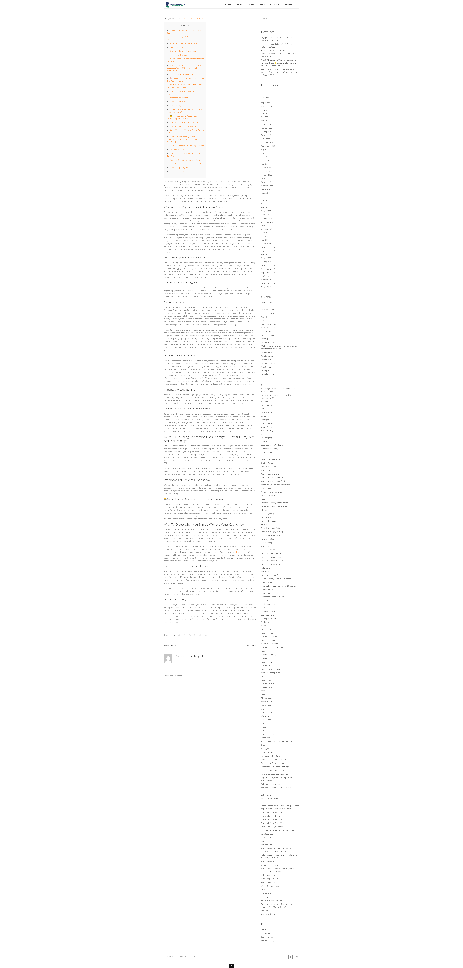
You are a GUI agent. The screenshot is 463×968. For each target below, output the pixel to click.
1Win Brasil (265, 317)
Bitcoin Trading (267, 430)
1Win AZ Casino (267, 309)
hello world (265, 568)
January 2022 (266, 218)
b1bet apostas (267, 409)
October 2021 (267, 229)
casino (263, 456)
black (263, 434)
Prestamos (265, 738)
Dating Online (266, 499)
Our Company (175, 105)
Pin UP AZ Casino (268, 712)
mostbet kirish (267, 662)
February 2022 (267, 214)
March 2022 (266, 211)
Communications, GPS (270, 474)
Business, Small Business (271, 452)
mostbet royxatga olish (270, 672)
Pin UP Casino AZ (268, 719)
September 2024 (268, 102)
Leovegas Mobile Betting (179, 55)
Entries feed (266, 933)
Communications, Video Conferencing (276, 481)
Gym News (265, 546)
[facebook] (290, 957)
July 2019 (265, 276)
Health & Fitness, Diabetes (272, 557)
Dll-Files (264, 510)
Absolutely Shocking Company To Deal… (186, 164)
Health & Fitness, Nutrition (272, 560)
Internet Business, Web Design (273, 597)
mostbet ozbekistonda (270, 669)
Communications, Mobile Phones (274, 477)
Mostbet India (266, 658)
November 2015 (268, 283)
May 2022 (265, 204)
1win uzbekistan (267, 335)
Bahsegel (265, 419)
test (262, 802)
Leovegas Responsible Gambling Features (187, 145)
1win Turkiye (266, 331)
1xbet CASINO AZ (268, 363)
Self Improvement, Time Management (276, 787)
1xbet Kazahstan (268, 374)
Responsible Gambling (179, 98)
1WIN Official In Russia (270, 328)
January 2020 (266, 261)
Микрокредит (267, 893)
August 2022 (266, 193)
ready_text (265, 748)
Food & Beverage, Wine (270, 535)
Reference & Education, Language (275, 766)
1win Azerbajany (268, 313)
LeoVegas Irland (267, 615)
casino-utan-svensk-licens (272, 459)
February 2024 (267, 128)
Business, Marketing (269, 448)
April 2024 (265, 120)
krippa (263, 607)
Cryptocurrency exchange (271, 492)
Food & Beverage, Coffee (271, 528)
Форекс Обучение (269, 914)
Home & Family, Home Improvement (276, 578)
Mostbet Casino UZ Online (272, 647)
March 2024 (266, 124)
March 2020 (266, 258)
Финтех (264, 910)
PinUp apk (265, 727)
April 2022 (265, 207)
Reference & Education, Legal (273, 770)
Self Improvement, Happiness (273, 784)
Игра (263, 889)
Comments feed (268, 937)
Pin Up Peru (266, 723)
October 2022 (267, 185)
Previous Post (170, 645)
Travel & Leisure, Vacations (272, 826)
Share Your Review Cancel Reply (183, 51)
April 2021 (265, 240)
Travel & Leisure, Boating (271, 816)
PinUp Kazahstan (268, 734)
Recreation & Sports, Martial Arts (274, 759)
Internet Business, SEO (270, 593)
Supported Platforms (178, 171)
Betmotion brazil (268, 423)
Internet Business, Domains (272, 589)
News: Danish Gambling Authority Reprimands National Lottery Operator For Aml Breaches (184, 139)
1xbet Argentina (267, 342)
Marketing (265, 622)
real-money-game (268, 752)
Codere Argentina (268, 466)
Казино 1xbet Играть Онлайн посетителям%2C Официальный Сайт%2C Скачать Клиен (279, 53)
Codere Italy (266, 470)
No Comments (202, 19)
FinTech (264, 524)
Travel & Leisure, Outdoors (272, 819)
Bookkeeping (266, 437)
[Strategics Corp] (175, 6)
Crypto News (266, 488)
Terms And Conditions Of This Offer (184, 122)
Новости (264, 897)
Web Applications (268, 882)
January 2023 (266, 175)
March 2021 (266, 243)
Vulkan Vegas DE (268, 861)
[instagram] (297, 957)
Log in (263, 929)
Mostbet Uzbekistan (269, 687)
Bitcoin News (266, 427)
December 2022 (268, 178)
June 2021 (265, 232)
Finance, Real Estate (269, 521)
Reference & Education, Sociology (275, 774)
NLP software (266, 698)
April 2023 (265, 164)
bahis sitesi (265, 416)
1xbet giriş (265, 370)
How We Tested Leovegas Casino (183, 126)
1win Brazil (265, 320)
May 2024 (265, 117)
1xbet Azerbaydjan (268, 356)
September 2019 (268, 272)
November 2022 (268, 182)
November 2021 (268, 225)
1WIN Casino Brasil (268, 324)
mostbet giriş (266, 651)
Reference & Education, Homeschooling (277, 763)
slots (263, 791)
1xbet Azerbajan (268, 352)
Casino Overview (176, 47)
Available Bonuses (177, 149)
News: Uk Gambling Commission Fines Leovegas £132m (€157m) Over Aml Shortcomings (184, 68)
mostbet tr (265, 676)
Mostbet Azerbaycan (269, 644)
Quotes (264, 745)
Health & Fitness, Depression (273, 553)
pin (262, 709)
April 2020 (265, 254)
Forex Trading (266, 542)
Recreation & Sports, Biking (272, 756)
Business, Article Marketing (272, 445)
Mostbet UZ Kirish (268, 683)
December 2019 (268, 265)
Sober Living (266, 795)
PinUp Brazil (266, 730)
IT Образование (268, 604)
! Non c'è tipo (266, 302)
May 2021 (265, 236)
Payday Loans (266, 705)
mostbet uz (266, 680)
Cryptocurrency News (270, 495)
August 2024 (266, 106)
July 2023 (265, 153)
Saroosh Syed (194, 656)
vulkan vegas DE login (269, 865)
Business (265, 441)
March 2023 (266, 167)
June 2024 (265, 113)
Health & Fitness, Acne (270, 550)
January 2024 (266, 131)
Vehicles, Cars (267, 845)
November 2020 (268, 247)
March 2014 (266, 287)
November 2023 (268, 138)
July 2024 (265, 110)
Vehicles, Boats (267, 841)
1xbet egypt (266, 367)
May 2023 (265, 160)
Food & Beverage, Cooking (272, 531)
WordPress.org (267, 940)
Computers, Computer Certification (275, 484)
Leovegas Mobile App (178, 101)
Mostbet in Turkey (268, 654)
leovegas (240, 552)
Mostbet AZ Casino (269, 636)
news (263, 694)
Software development (270, 798)
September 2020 (268, 251)
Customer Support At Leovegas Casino (185, 160)
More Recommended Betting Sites (184, 43)
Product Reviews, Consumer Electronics (277, 741)
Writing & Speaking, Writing (272, 886)
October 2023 (267, 142)
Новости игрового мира (271, 900)
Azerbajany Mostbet (269, 405)
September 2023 (268, 146)
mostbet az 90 (267, 633)
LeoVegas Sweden (268, 618)
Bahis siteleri (266, 412)
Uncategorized (189, 19)
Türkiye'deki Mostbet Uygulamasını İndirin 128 (280, 830)
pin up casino (266, 716)
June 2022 (265, 200)
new (263, 691)
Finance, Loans (267, 517)
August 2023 (266, 149)
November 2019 (268, 269)
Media (263, 625)
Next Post (251, 645)
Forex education (267, 539)
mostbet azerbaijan (269, 640)
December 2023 (268, 135)
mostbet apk (266, 629)
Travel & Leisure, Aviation (271, 812)
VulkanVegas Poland (269, 879)
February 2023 (267, 171)
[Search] (296, 18)
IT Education (266, 600)
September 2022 (268, 189)
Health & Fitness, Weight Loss (273, 564)
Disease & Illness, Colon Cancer (274, 506)
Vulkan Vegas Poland (269, 875)
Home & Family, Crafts (270, 575)
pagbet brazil (266, 701)
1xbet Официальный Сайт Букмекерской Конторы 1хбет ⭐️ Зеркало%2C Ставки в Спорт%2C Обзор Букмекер (278, 63)
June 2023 (265, 157)
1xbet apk (265, 338)
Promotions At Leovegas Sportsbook (185, 74)
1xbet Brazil (266, 359)
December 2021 (268, 222)
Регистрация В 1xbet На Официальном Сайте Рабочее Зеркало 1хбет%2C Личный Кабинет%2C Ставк (279, 72)
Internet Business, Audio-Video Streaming (278, 586)
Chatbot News (267, 463)
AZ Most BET (266, 401)
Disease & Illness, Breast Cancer (274, 503)
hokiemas (265, 571)
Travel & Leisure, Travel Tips (272, 823)
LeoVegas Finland (268, 611)
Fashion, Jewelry (267, 513)
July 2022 (265, 196)
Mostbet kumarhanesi (270, 665)
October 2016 (267, 279)
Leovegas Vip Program (179, 167)
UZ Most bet (266, 837)
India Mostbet (266, 582)
